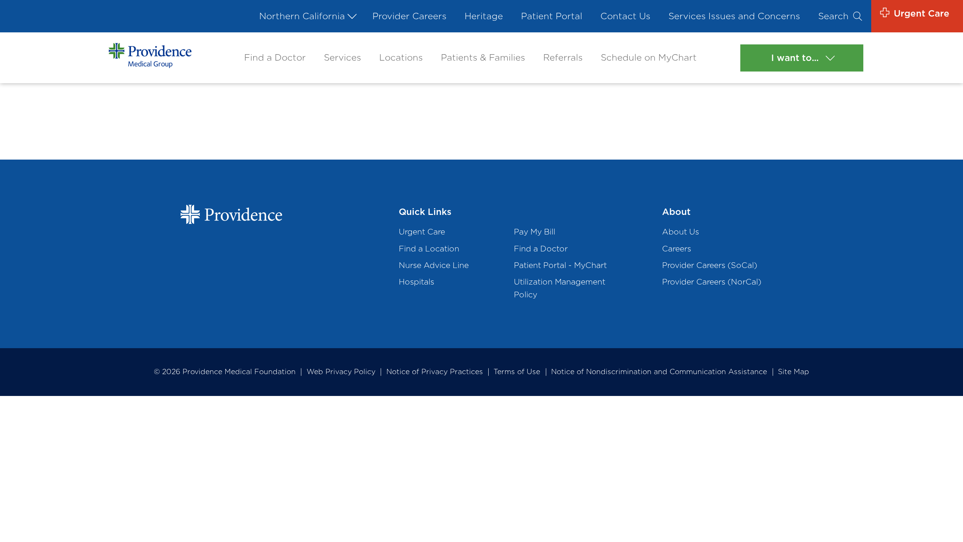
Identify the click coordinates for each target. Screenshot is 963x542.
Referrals (563, 57)
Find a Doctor (275, 57)
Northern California (302, 16)
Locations (401, 57)
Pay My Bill (534, 231)
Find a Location (429, 248)
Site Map (793, 371)
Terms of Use (517, 371)
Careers (676, 248)
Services (342, 57)
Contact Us (625, 16)
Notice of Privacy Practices (434, 371)
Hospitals (416, 281)
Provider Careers (409, 16)
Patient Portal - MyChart (560, 265)
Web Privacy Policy (341, 371)
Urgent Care (422, 231)
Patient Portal (551, 16)
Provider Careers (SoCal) (709, 265)
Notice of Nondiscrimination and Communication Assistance (659, 371)
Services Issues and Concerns (734, 16)
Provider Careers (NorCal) (711, 281)
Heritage (484, 16)
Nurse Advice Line (434, 265)
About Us (680, 231)
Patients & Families (483, 57)
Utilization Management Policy (559, 288)
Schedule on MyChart (649, 57)
